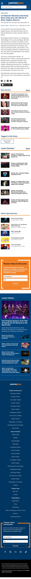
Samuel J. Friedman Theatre (18, 227)
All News (15, 485)
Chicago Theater (15, 396)
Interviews (15, 444)
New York (15, 491)
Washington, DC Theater (15, 422)
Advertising (15, 507)
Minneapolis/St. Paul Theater (15, 425)
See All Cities (15, 428)
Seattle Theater (15, 419)
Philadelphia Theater (15, 412)
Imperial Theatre (15, 233)
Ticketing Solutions (15, 516)
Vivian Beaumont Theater (18, 246)
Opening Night (15, 441)
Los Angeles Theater (15, 400)
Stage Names (15, 501)
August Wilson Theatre (17, 220)
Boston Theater (15, 403)
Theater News (15, 434)
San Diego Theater (15, 472)
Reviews (15, 438)
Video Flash (4, 13)
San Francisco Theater (16, 415)
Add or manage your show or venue (15, 510)
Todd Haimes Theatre (17, 239)
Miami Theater (15, 409)
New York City (14, 25)
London (15, 494)
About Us (15, 513)
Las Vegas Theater (15, 406)
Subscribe (15, 283)
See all (28, 90)
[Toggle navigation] (1, 3)
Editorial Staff (4, 25)
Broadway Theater (16, 393)
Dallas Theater (15, 456)
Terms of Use (9, 572)
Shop (15, 504)
